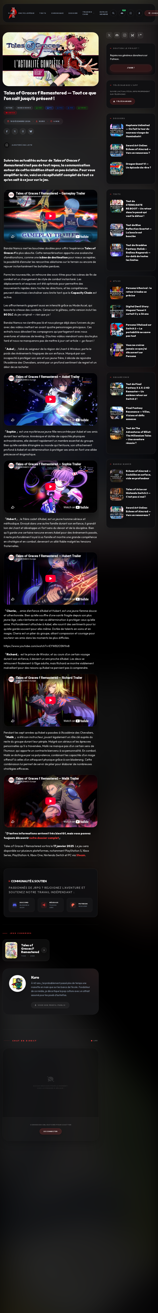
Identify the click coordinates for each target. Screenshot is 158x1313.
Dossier (73, 13)
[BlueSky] (132, 35)
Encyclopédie (26, 13)
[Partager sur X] (15, 131)
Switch (11, 113)
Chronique (57, 13)
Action (9, 108)
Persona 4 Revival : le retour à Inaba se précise (139, 291)
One (40, 108)
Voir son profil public (52, 1005)
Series (83, 108)
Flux (11, 13)
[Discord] (117, 35)
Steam (80, 855)
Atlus (117, 281)
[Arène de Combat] (139, 13)
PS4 (60, 108)
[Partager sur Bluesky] (31, 131)
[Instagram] (125, 35)
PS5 (71, 108)
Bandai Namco (24, 108)
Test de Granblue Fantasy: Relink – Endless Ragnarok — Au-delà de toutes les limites (138, 252)
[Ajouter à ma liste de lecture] (7, 145)
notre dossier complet (44, 838)
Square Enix (121, 377)
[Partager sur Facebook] (7, 131)
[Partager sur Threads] (23, 131)
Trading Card (87, 13)
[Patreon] (140, 35)
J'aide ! (131, 68)
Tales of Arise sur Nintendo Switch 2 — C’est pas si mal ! (138, 493)
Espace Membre (104, 13)
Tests (42, 13)
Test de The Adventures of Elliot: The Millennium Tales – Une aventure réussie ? (138, 436)
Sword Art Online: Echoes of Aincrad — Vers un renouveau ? (138, 149)
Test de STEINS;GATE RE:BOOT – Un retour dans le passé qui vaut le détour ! (138, 208)
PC (50, 108)
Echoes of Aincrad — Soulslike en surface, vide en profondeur (138, 474)
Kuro (42, 121)
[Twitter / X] (109, 35)
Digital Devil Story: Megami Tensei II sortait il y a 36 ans (137, 310)
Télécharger (123, 101)
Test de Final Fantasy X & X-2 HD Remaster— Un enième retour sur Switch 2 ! (138, 391)
